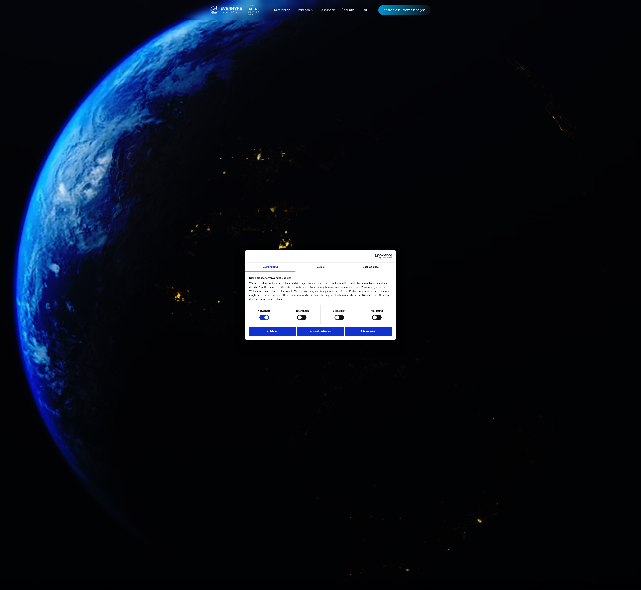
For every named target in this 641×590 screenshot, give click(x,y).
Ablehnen (272, 331)
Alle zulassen (368, 331)
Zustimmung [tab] (270, 266)
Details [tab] (320, 266)
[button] (305, 10)
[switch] (301, 317)
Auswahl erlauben (320, 331)
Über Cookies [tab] (371, 266)
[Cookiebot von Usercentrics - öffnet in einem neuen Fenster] (377, 256)
